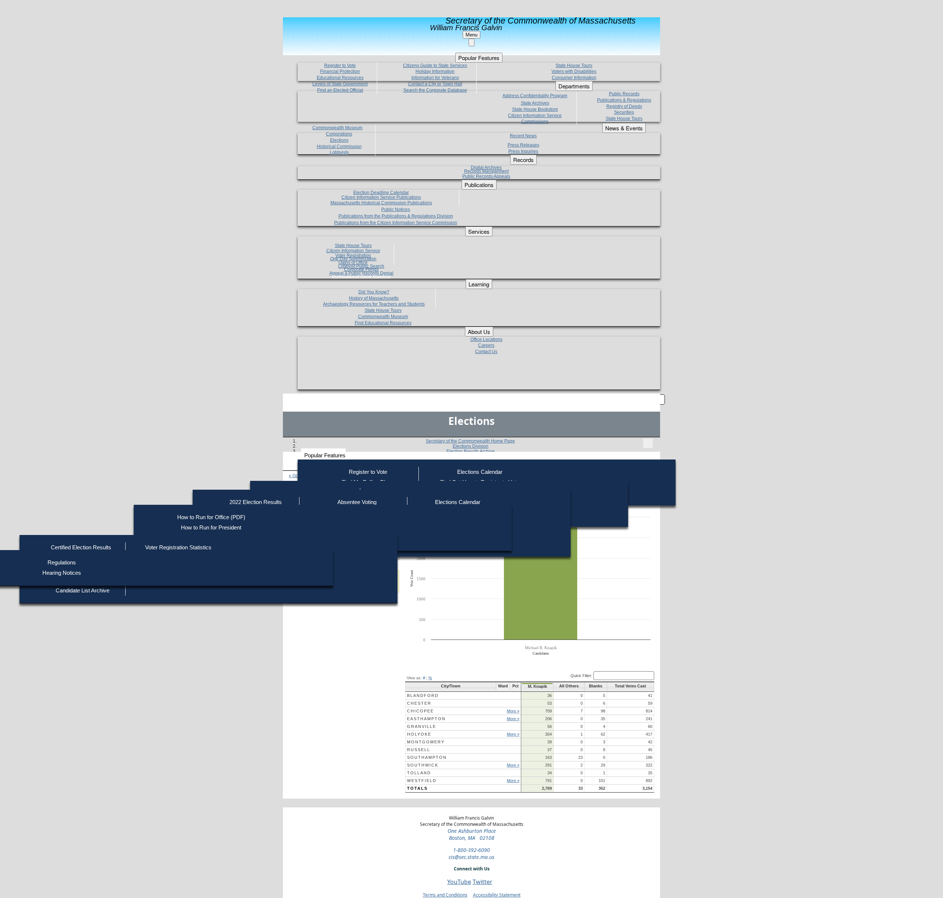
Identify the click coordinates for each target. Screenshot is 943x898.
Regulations (62, 562)
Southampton (427, 757)
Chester (419, 703)
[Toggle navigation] (648, 443)
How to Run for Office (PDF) (211, 517)
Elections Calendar (479, 472)
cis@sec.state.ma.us (471, 856)
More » (513, 711)
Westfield (422, 780)
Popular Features (325, 455)
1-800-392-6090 (471, 849)
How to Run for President (211, 527)
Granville (421, 726)
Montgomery (426, 742)
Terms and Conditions (445, 895)
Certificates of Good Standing (361, 276)
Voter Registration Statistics (178, 547)
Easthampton (426, 718)
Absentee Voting (356, 502)
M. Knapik (537, 686)
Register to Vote (368, 472)
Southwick (422, 765)
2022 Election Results (255, 502)
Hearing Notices (61, 573)
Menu (471, 35)
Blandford (423, 695)
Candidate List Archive (82, 590)
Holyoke (419, 734)
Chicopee (420, 711)
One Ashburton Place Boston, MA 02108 (472, 834)
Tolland (419, 773)
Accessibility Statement (496, 895)
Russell (418, 749)
